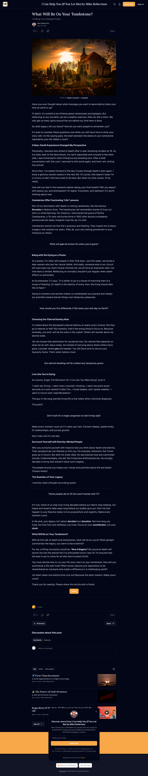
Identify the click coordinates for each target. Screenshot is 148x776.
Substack (62, 771)
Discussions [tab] (49, 669)
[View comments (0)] (42, 31)
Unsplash (84, 98)
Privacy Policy (91, 751)
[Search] (114, 4)
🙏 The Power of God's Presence (49, 691)
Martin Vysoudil (73, 98)
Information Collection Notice (73, 751)
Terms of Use (85, 749)
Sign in (141, 4)
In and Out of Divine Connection (45, 695)
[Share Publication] (119, 4)
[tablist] (42, 640)
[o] (107, 712)
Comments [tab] (37, 640)
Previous (41, 623)
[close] (96, 711)
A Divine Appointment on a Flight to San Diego (50, 679)
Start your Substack (68, 765)
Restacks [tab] (47, 640)
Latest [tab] (40, 669)
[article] (74, 680)
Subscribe (129, 4)
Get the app (85, 765)
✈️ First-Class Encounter (45, 675)
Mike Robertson (43, 23)
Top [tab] (34, 669)
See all (36, 724)
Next (109, 623)
